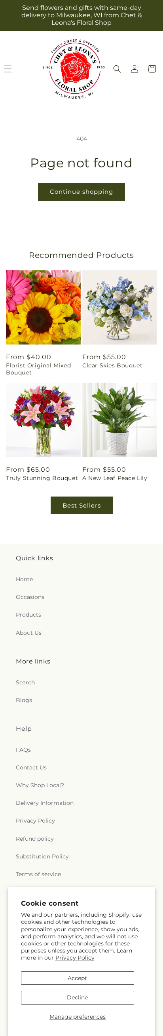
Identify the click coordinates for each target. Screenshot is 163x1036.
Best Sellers (82, 505)
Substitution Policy (42, 856)
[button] (117, 69)
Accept (77, 978)
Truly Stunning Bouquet (42, 478)
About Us (29, 632)
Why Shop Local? (40, 785)
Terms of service (38, 874)
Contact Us (31, 767)
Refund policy (35, 838)
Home (24, 579)
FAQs (23, 749)
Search (25, 682)
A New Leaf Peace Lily (115, 478)
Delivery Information (45, 802)
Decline (77, 997)
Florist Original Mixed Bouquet (38, 369)
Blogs (24, 700)
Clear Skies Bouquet (112, 365)
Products (28, 614)
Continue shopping (81, 191)
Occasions (30, 596)
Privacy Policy (75, 957)
